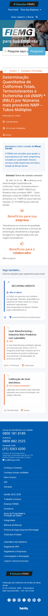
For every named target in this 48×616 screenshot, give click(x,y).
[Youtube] (19, 600)
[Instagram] (9, 600)
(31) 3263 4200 (14, 448)
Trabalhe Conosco (12, 499)
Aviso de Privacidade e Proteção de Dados (14, 514)
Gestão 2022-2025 (12, 494)
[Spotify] (39, 600)
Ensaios (13, 70)
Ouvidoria (8, 508)
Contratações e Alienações (16, 556)
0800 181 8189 (14, 433)
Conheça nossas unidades (16, 472)
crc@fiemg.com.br (12, 460)
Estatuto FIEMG (11, 503)
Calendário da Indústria (15, 541)
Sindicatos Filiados (13, 534)
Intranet (8, 486)
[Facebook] (29, 600)
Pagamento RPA (11, 546)
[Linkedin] (14, 600)
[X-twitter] (24, 600)
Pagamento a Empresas (15, 551)
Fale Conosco (10, 477)
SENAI (17, 115)
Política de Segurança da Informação (21, 529)
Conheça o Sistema (13, 467)
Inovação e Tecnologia (31, 70)
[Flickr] (34, 600)
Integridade (9, 520)
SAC (6, 482)
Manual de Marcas (13, 525)
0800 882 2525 (14, 441)
